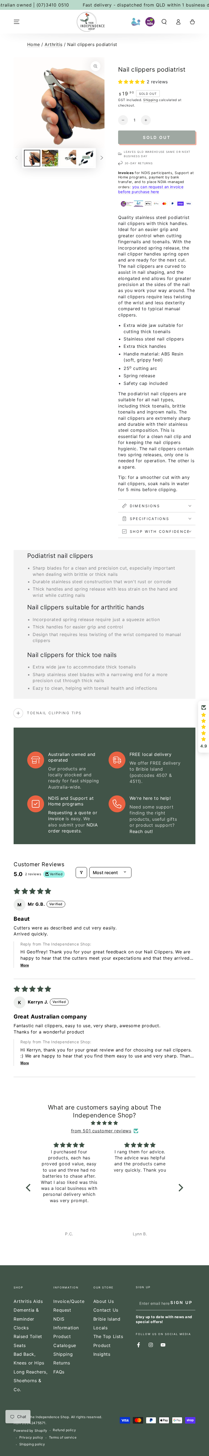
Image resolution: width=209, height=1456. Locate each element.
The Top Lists (108, 1336)
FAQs (58, 1372)
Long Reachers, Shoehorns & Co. (30, 1380)
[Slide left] (16, 158)
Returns (61, 1363)
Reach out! (141, 831)
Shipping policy (32, 1444)
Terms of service (63, 1437)
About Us (103, 1301)
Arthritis (53, 44)
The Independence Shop (48, 1417)
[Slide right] (102, 158)
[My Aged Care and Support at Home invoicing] (136, 22)
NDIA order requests (73, 828)
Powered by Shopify (30, 1430)
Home (33, 44)
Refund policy (64, 1430)
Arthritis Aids (28, 1301)
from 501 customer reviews (101, 1130)
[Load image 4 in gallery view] (86, 158)
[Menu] (17, 22)
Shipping (150, 100)
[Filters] (81, 872)
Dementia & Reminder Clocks (26, 1318)
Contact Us (105, 1310)
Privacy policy (31, 1437)
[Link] (90, 21)
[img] (104, 1123)
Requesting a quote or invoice (72, 815)
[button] (164, 22)
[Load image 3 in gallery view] (68, 158)
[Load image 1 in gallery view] (32, 158)
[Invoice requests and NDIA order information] (150, 22)
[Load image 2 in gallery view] (50, 158)
